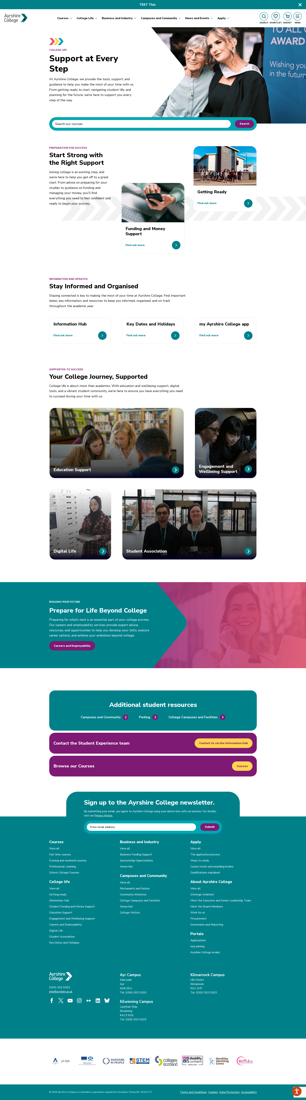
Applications (198, 940)
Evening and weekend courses (68, 860)
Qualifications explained (205, 873)
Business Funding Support (136, 854)
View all (54, 848)
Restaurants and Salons (135, 888)
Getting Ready (212, 192)
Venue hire (126, 866)
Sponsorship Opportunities (136, 860)
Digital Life (56, 931)
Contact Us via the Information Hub (223, 743)
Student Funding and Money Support (72, 906)
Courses (242, 766)
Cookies (213, 1092)
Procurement (198, 919)
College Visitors (130, 913)
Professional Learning (62, 866)
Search (244, 124)
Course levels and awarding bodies (211, 866)
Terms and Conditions (193, 1092)
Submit (210, 827)
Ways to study (199, 860)
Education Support (60, 913)
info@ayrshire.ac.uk (60, 992)
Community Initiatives (133, 894)
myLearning (197, 946)
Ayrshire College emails (205, 952)
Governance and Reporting (206, 925)
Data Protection (229, 1092)
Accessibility (249, 1092)
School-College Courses (64, 873)
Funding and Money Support (145, 231)
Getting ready (57, 894)
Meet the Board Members (206, 906)
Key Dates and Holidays (150, 324)
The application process (205, 854)
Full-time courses (60, 854)
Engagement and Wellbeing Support (72, 919)
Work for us (197, 913)
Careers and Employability (72, 646)
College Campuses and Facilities (140, 900)
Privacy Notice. (103, 816)
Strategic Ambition (202, 894)
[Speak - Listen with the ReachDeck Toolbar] (297, 1091)
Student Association (62, 937)
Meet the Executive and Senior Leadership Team (220, 900)
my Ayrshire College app (224, 324)
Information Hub (70, 324)
